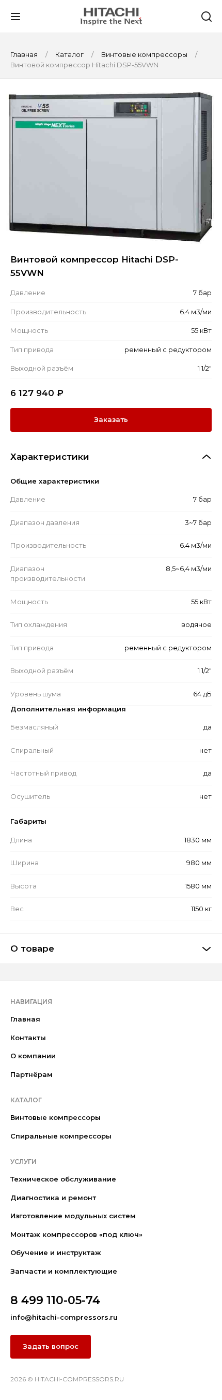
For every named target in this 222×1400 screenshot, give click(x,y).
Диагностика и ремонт (53, 1197)
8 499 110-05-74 (55, 1300)
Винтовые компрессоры (55, 1117)
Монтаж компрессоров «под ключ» (76, 1234)
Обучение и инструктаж (55, 1252)
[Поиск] (206, 16)
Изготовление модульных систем (73, 1216)
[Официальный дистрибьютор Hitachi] (111, 16)
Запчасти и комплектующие (63, 1271)
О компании (33, 1056)
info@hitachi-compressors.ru (64, 1317)
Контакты (28, 1037)
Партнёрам (31, 1074)
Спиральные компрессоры (61, 1136)
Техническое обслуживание (63, 1179)
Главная (25, 1019)
